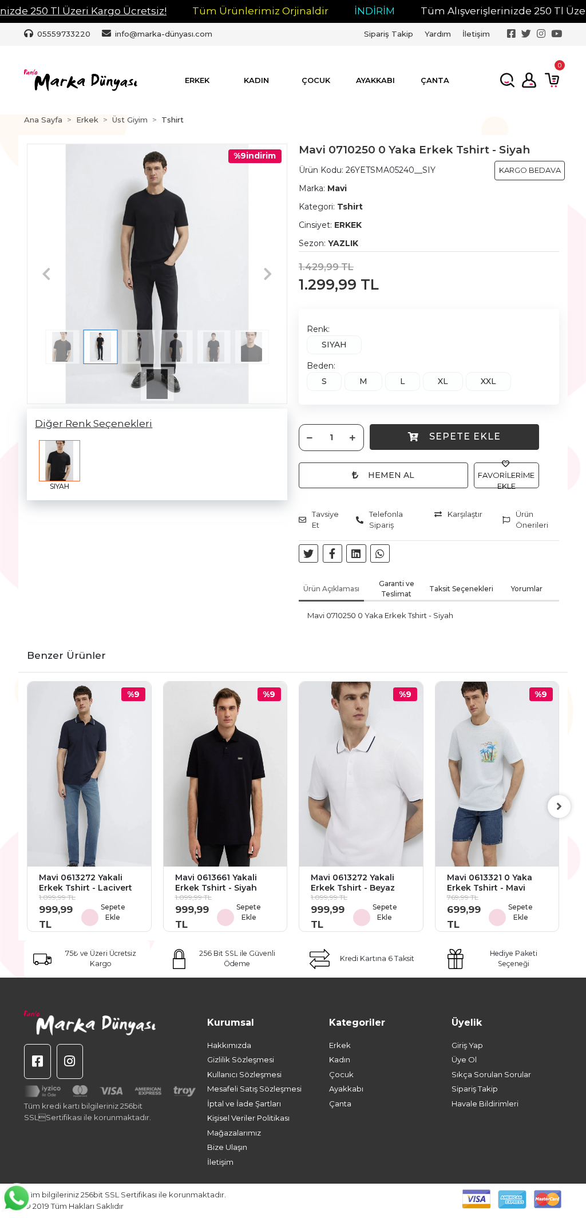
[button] (46, 274)
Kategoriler (357, 1022)
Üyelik (467, 1022)
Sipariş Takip (388, 33)
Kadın (339, 1059)
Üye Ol (464, 1059)
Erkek (340, 1045)
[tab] (331, 590)
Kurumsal (230, 1022)
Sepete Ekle (465, 436)
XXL (488, 381)
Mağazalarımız (234, 1132)
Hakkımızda (229, 1045)
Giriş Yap (467, 1045)
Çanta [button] (435, 80)
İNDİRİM (374, 11)
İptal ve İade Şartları (244, 1103)
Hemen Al (391, 475)
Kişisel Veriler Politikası (248, 1117)
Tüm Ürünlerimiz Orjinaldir (260, 11)
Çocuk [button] (316, 80)
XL (443, 381)
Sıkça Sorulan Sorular (491, 1074)
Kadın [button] (256, 80)
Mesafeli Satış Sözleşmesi (254, 1088)
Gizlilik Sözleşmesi (240, 1059)
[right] (559, 806)
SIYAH (334, 344)
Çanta (340, 1103)
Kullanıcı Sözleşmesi (244, 1074)
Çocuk (341, 1074)
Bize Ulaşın (227, 1147)
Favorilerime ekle (506, 480)
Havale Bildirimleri (485, 1103)
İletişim (476, 33)
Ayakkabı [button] (375, 80)
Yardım (438, 33)
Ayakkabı (346, 1088)
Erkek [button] (197, 80)
